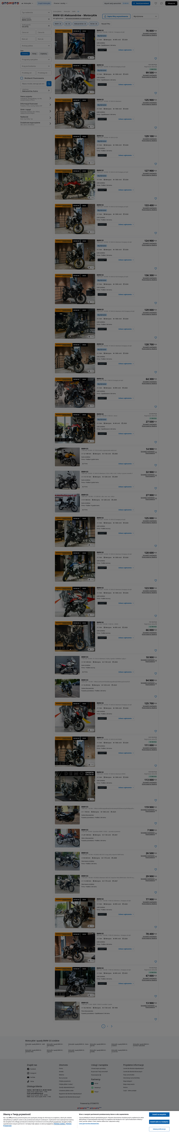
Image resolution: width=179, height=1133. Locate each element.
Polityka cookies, (59, 1124)
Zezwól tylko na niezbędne (159, 1122)
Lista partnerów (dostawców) (89, 1124)
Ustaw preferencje (159, 1129)
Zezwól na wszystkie (159, 1114)
